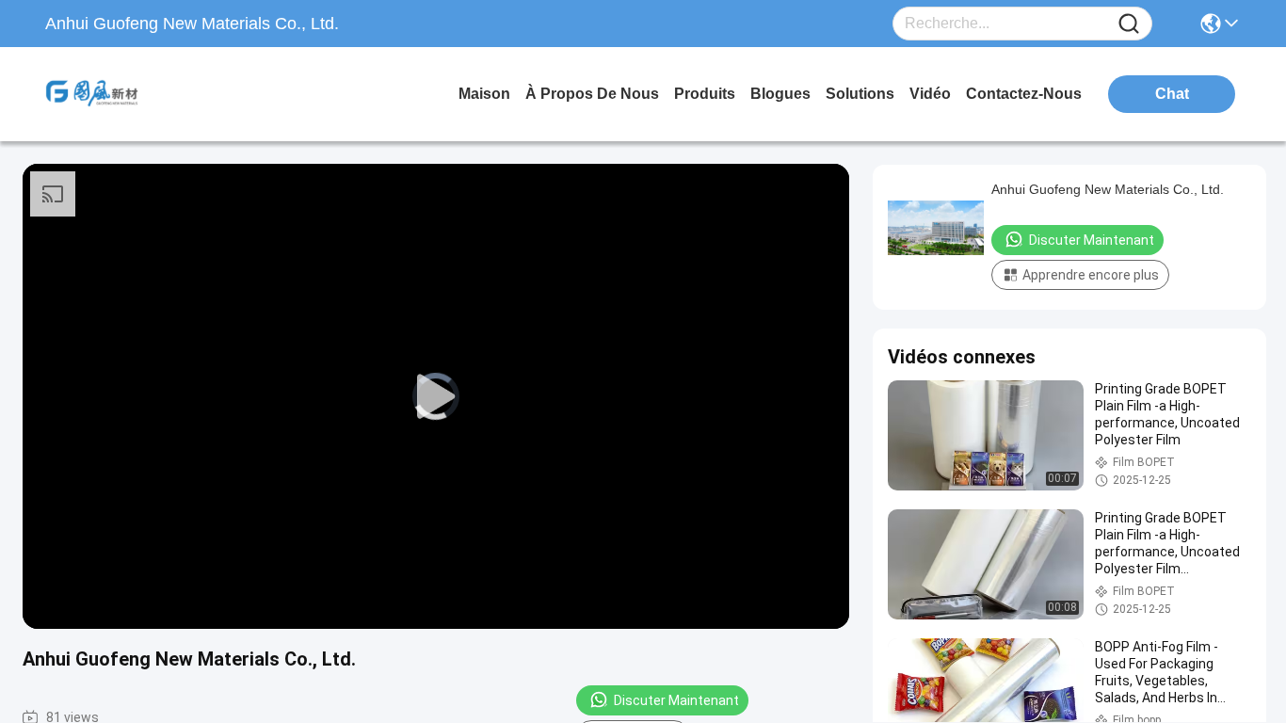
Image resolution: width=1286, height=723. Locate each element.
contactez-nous (1024, 94)
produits (704, 94)
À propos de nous (592, 94)
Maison (484, 94)
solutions (860, 94)
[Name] (1128, 24)
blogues (780, 94)
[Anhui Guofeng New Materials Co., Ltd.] (148, 94)
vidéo (930, 94)
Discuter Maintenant (676, 700)
